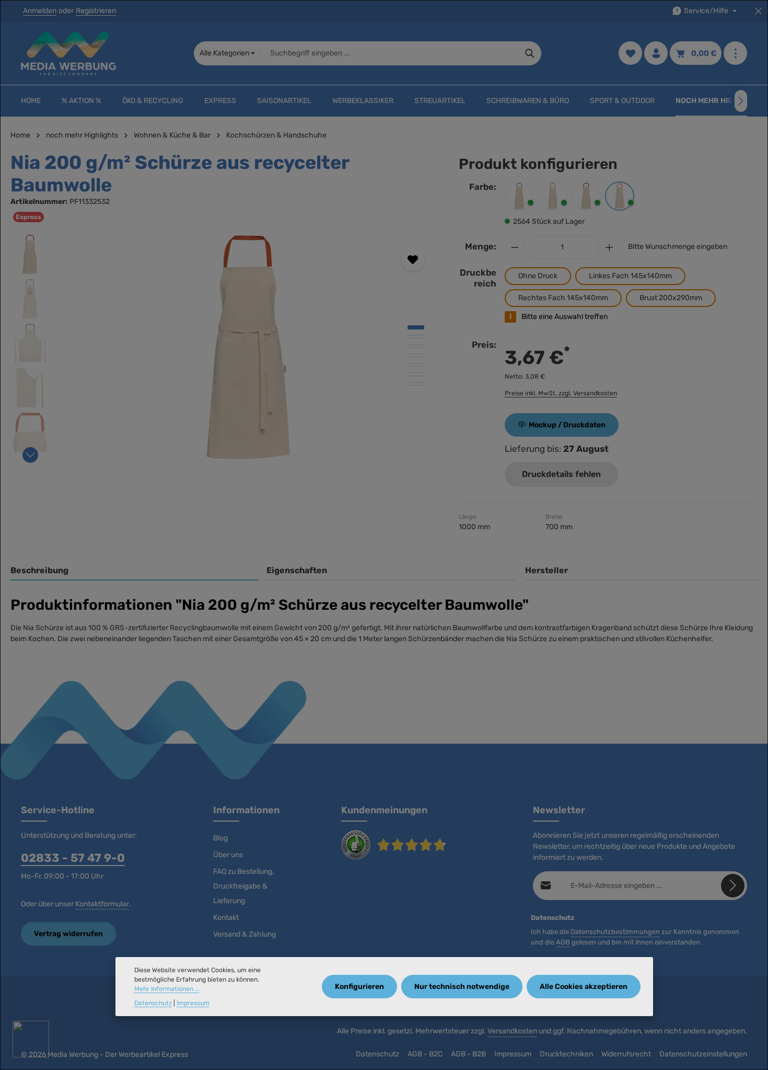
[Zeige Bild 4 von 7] (416, 356)
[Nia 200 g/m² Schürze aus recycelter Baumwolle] (248, 347)
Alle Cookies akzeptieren (583, 986)
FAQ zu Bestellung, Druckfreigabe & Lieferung (243, 886)
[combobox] (389, 53)
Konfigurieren (359, 986)
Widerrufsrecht (626, 1054)
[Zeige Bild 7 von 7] (416, 384)
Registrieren (96, 11)
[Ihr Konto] (656, 53)
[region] (224, 347)
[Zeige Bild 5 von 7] (416, 365)
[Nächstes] (741, 101)
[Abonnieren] (732, 885)
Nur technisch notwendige (461, 986)
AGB (563, 942)
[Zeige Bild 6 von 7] (416, 374)
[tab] (134, 571)
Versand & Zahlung (244, 934)
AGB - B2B (468, 1054)
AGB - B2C (425, 1054)
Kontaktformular (102, 904)
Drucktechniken (566, 1054)
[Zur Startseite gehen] (68, 53)
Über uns (228, 854)
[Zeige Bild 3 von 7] (416, 346)
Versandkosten (512, 1031)
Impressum (512, 1054)
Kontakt (226, 917)
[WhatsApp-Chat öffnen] (31, 1039)
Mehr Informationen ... (167, 989)
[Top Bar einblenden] (735, 53)
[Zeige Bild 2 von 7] (416, 337)
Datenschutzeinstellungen (703, 1054)
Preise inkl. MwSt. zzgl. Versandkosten (561, 393)
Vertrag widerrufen (68, 933)
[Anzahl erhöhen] (610, 247)
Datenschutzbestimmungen (615, 932)
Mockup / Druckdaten (567, 424)
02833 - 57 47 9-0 (73, 858)
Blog (220, 838)
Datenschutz (377, 1054)
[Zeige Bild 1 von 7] (416, 327)
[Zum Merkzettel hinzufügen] (413, 259)
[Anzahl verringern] (515, 247)
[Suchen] (530, 53)
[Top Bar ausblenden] (758, 11)
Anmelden (39, 11)
